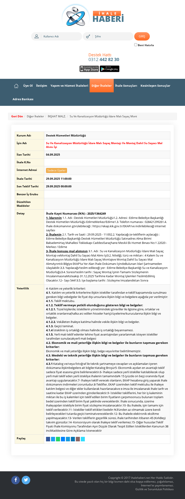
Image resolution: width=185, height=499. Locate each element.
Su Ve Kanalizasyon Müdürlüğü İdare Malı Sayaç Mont (103, 116)
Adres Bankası (23, 99)
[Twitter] (26, 480)
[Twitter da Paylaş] (53, 439)
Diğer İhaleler (102, 86)
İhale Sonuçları (126, 86)
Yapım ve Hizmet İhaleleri (69, 86)
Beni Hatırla (145, 45)
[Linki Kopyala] (83, 439)
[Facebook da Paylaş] (48, 439)
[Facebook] (15, 480)
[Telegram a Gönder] (68, 439)
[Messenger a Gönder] (63, 439)
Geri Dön (17, 116)
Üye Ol (28, 86)
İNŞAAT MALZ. (57, 116)
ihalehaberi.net (140, 478)
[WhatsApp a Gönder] (58, 439)
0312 (103, 57)
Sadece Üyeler (56, 170)
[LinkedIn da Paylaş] (73, 439)
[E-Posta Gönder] (78, 439)
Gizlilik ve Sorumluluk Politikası (154, 489)
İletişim (41, 86)
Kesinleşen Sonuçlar (155, 86)
